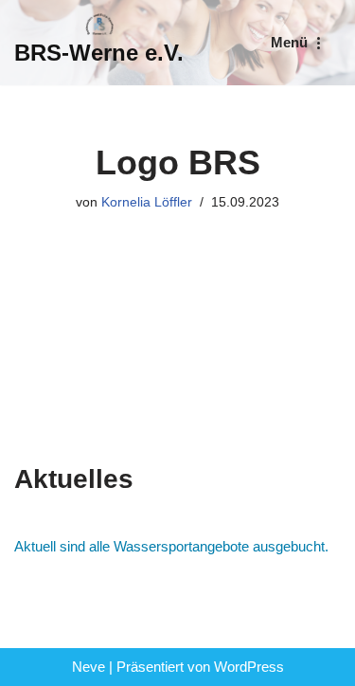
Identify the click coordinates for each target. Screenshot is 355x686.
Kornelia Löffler (146, 202)
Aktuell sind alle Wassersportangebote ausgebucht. (171, 546)
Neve (88, 667)
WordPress (249, 667)
